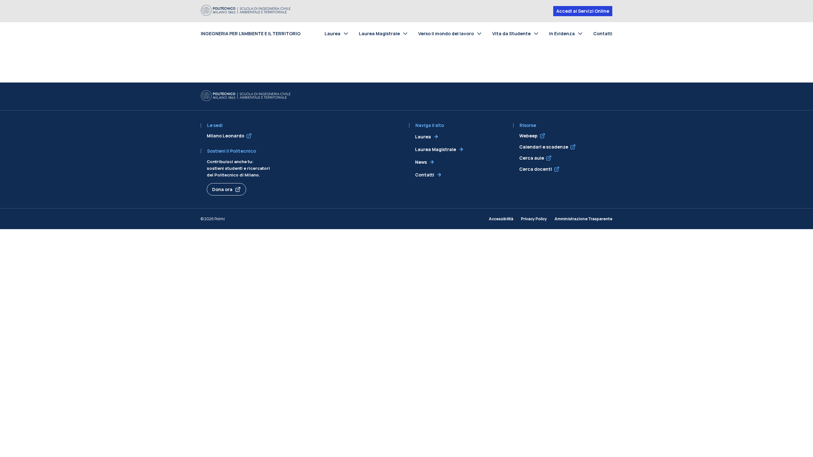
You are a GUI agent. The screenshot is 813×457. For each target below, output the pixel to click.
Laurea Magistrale (379, 33)
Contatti (602, 33)
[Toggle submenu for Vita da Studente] (537, 33)
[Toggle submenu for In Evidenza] (581, 33)
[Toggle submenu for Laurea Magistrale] (406, 33)
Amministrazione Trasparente (583, 219)
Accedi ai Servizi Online (582, 11)
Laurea (332, 33)
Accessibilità (501, 219)
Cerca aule (531, 158)
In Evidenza (562, 33)
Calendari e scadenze (543, 147)
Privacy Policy (534, 219)
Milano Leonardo (225, 136)
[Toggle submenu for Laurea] (347, 33)
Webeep (528, 136)
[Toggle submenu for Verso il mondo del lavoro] (480, 33)
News (421, 162)
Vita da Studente (511, 33)
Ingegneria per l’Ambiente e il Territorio (250, 33)
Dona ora (222, 189)
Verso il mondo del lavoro (446, 33)
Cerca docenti (535, 169)
